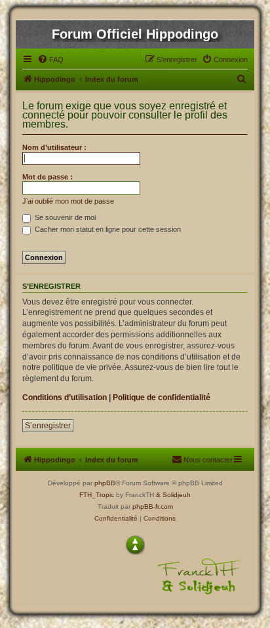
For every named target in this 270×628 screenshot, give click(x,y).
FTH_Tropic (96, 494)
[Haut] (135, 545)
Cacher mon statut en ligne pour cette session (107, 229)
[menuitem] (50, 59)
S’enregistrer (48, 425)
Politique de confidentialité (161, 397)
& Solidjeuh (173, 494)
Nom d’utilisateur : (54, 147)
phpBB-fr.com (152, 506)
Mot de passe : (47, 177)
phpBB (104, 483)
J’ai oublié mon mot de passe (68, 201)
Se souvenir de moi (64, 217)
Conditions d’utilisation (64, 397)
